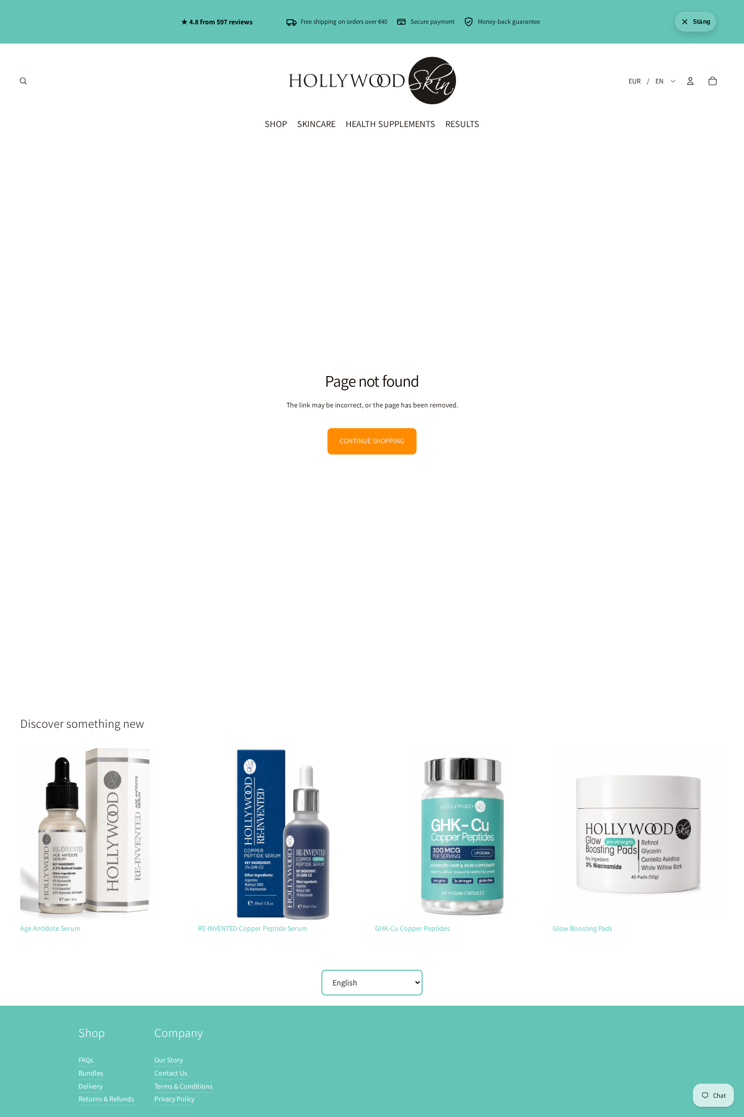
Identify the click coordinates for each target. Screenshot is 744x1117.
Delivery (90, 1086)
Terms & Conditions (183, 1086)
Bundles (90, 1073)
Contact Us (170, 1073)
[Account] (690, 81)
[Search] (23, 81)
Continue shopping (372, 440)
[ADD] (176, 904)
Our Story (168, 1059)
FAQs (85, 1059)
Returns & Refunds (106, 1098)
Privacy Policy (174, 1098)
